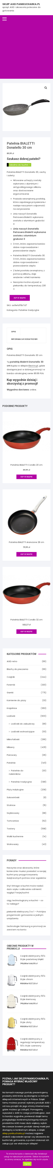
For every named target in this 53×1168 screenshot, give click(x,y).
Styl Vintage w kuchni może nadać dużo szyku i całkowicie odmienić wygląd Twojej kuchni (25, 889)
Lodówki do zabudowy (22, 723)
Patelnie (11, 762)
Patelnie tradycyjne (29, 310)
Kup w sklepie (20, 298)
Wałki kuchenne (15, 836)
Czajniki (11, 676)
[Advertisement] (26, 50)
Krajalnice (12, 708)
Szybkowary (13, 812)
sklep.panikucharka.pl (13, 1133)
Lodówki (11, 715)
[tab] (13, 331)
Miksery (10, 747)
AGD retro (12, 661)
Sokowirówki (13, 797)
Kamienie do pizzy (16, 700)
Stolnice (11, 805)
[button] (45, 87)
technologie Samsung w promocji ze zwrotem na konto (26, 928)
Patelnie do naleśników (16, 772)
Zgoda (27, 1164)
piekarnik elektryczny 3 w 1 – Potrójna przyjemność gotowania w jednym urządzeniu (26, 915)
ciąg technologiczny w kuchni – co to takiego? (25, 902)
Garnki (10, 692)
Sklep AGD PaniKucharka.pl (21, 4)
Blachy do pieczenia (17, 669)
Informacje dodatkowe (24, 339)
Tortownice (13, 820)
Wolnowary (13, 844)
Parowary (12, 754)
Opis (13, 331)
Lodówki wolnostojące (22, 731)
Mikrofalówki (13, 739)
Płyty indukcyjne (15, 789)
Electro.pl (33, 365)
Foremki (11, 684)
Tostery (11, 828)
